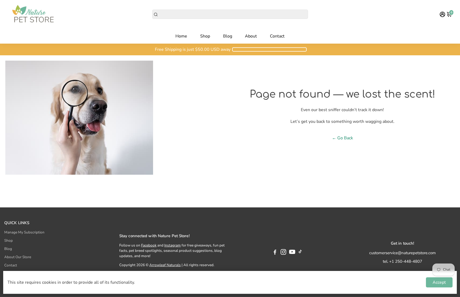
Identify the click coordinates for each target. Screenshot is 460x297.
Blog (227, 36)
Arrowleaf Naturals (165, 264)
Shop (205, 36)
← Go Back (342, 138)
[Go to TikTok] (300, 253)
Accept (439, 282)
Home (181, 36)
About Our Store (17, 257)
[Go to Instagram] (283, 253)
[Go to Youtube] (292, 253)
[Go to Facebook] (275, 253)
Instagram (172, 245)
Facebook (149, 245)
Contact (277, 36)
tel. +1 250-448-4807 (402, 261)
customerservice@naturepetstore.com (402, 253)
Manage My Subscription (24, 232)
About (251, 36)
